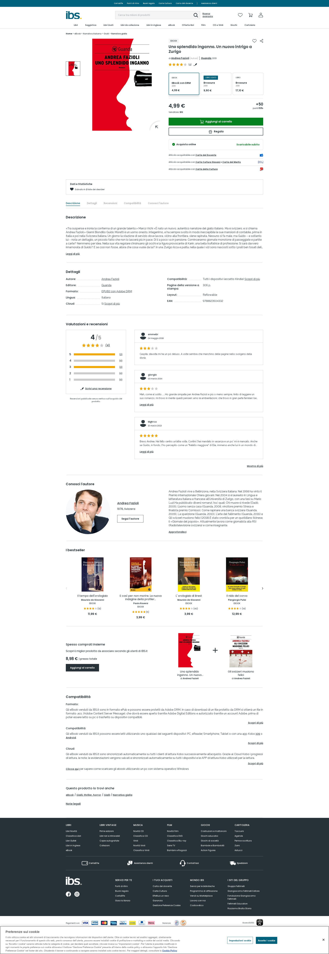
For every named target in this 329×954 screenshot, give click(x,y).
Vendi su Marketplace (201, 895)
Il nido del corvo (236, 596)
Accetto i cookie (266, 940)
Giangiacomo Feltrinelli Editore (243, 891)
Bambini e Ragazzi (177, 850)
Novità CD (138, 831)
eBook (70, 795)
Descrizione (73, 203)
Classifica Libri (73, 835)
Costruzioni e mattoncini (214, 831)
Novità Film (173, 831)
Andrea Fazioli (180, 58)
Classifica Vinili (141, 850)
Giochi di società (210, 840)
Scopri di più (112, 303)
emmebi (153, 334)
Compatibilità (132, 203)
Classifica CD (140, 835)
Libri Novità (71, 831)
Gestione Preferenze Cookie (166, 905)
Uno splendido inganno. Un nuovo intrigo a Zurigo (189, 673)
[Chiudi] (323, 939)
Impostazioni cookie (240, 940)
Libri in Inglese (73, 845)
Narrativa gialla (122, 795)
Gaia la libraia (122, 900)
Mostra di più (255, 466)
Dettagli (92, 203)
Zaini (237, 845)
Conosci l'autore (158, 203)
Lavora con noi (198, 900)
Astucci (238, 850)
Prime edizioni (107, 831)
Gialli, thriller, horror (88, 795)
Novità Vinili (139, 845)
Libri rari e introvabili (110, 835)
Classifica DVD (174, 835)
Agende (239, 835)
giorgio (152, 374)
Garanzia (158, 900)
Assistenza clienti (209, 3)
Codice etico (196, 905)
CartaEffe (118, 3)
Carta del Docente (206, 155)
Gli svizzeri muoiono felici (241, 673)
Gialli (107, 795)
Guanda (206, 58)
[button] (196, 15)
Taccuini (239, 831)
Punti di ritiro (133, 3)
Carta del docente (184, 3)
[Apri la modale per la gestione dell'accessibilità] (259, 922)
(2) (121, 354)
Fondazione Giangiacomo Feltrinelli (241, 897)
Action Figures (208, 850)
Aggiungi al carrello (218, 121)
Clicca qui (72, 769)
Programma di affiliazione (203, 891)
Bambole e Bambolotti (212, 845)
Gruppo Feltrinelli (236, 886)
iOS (258, 734)
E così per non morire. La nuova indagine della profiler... (141, 597)
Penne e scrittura (243, 840)
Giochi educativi (209, 835)
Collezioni (105, 845)
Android (71, 737)
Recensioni (110, 203)
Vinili (135, 840)
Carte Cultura (165, 3)
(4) (107, 345)
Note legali (73, 804)
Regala (218, 131)
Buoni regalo (149, 3)
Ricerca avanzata (208, 15)
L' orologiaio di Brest (189, 596)
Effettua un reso (161, 895)
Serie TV (171, 845)
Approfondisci (177, 532)
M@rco (152, 421)
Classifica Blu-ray (176, 840)
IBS (181, 112)
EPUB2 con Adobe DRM (116, 291)
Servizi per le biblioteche (202, 886)
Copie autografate (109, 840)
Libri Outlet (71, 840)
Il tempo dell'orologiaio (92, 596)
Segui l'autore (130, 518)
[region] (164, 940)
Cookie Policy (169, 950)
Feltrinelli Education (238, 903)
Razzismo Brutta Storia (239, 908)
